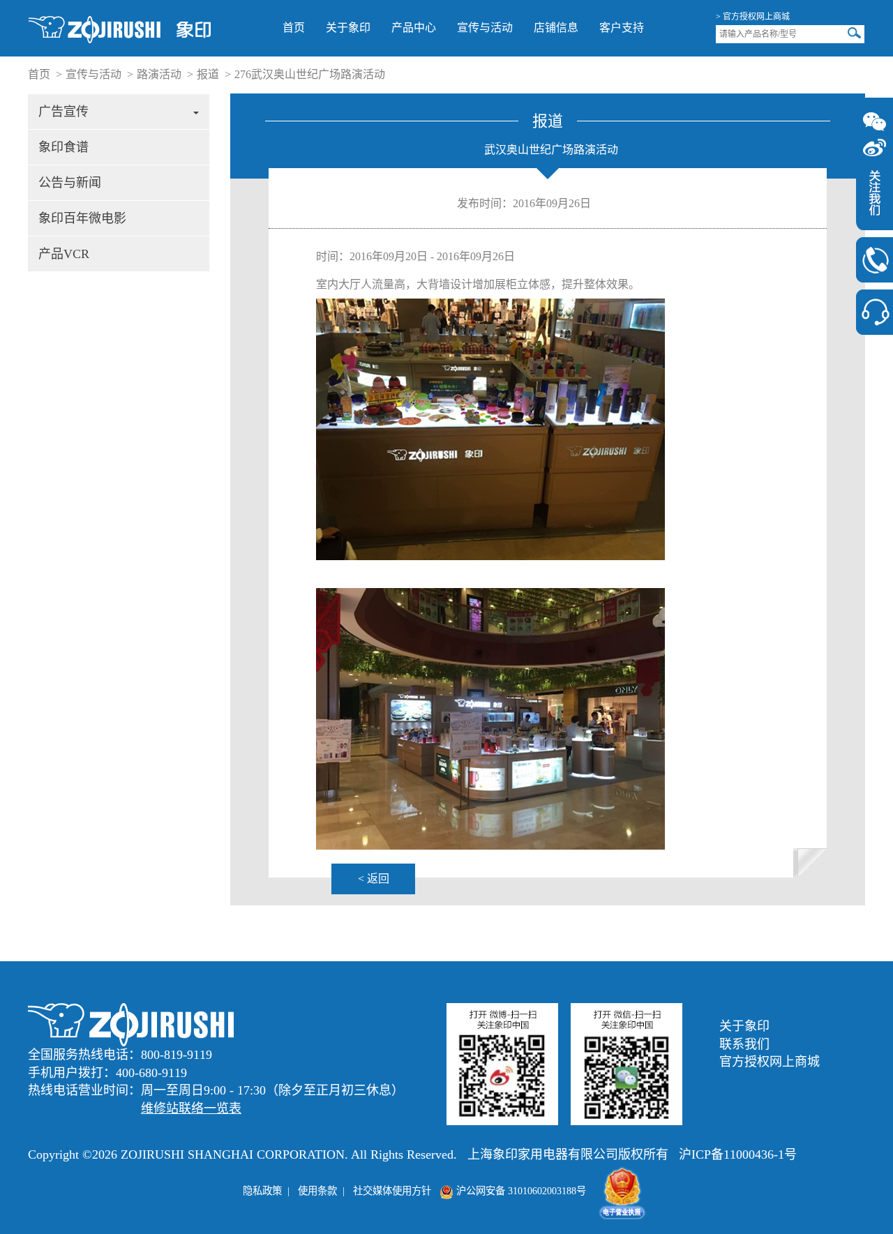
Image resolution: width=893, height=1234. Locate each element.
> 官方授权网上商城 (753, 17)
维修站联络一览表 (191, 1108)
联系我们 (744, 1044)
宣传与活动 (485, 27)
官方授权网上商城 (769, 1062)
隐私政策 (262, 1190)
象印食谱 (63, 147)
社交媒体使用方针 (392, 1190)
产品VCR (63, 254)
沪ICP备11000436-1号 (738, 1154)
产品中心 (413, 27)
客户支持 (621, 27)
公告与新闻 (69, 183)
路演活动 (159, 74)
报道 (208, 74)
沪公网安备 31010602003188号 (519, 1190)
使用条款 (317, 1190)
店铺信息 (556, 27)
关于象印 (348, 27)
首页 (294, 27)
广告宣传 (63, 112)
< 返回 (373, 879)
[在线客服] (874, 312)
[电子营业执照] (622, 1190)
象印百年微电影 (82, 218)
